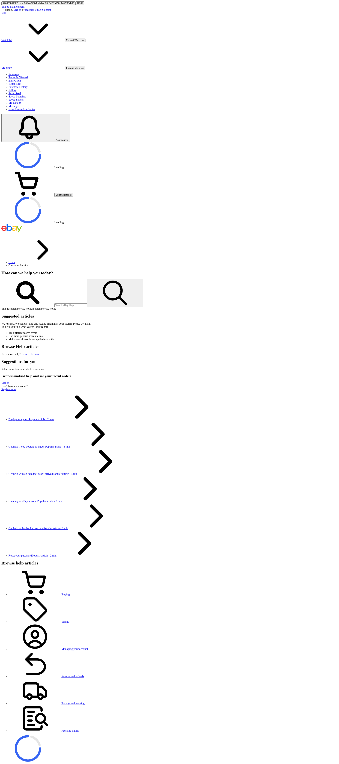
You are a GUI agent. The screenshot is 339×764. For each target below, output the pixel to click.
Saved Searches (17, 96)
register (29, 9)
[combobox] (70, 305)
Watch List (14, 83)
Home (11, 262)
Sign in (17, 9)
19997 (80, 3)
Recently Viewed (18, 77)
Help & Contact (42, 9)
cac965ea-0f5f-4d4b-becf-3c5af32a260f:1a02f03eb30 (47, 3)
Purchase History (18, 86)
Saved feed (14, 93)
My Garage (14, 102)
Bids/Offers (14, 80)
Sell (3, 13)
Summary (13, 74)
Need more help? (10, 354)
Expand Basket (64, 195)
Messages (13, 106)
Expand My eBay (75, 68)
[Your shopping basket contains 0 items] (27, 194)
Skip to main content (12, 6)
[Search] (115, 293)
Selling (12, 90)
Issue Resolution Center (21, 109)
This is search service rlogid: (17, 308)
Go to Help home (30, 354)
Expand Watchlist (75, 40)
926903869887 (10, 3)
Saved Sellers (15, 99)
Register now (8, 389)
